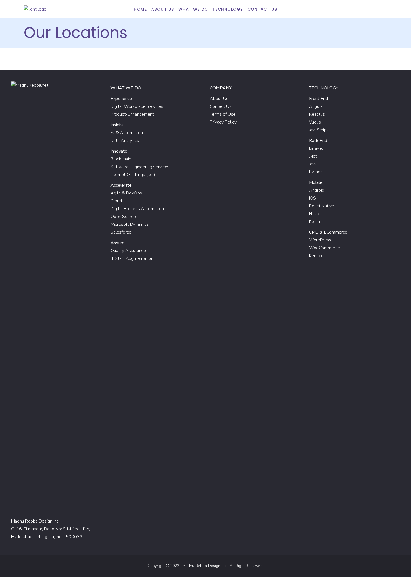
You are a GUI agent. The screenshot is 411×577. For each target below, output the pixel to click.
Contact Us (221, 106)
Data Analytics (124, 140)
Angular (316, 106)
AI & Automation (126, 133)
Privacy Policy (223, 122)
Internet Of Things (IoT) (132, 175)
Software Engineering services (139, 167)
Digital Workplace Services (136, 106)
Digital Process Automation (137, 209)
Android (316, 190)
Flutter (315, 214)
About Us (219, 99)
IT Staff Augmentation (131, 258)
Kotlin (314, 222)
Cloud (116, 201)
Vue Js (315, 122)
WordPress (320, 240)
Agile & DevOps (126, 193)
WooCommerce (324, 248)
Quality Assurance (128, 251)
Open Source (123, 216)
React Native (321, 206)
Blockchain (120, 159)
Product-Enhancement (132, 114)
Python (316, 172)
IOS (312, 198)
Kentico (316, 256)
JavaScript (318, 130)
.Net (313, 156)
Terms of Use (223, 114)
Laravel (316, 148)
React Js (317, 114)
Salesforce (120, 232)
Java (313, 164)
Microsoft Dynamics (129, 224)
